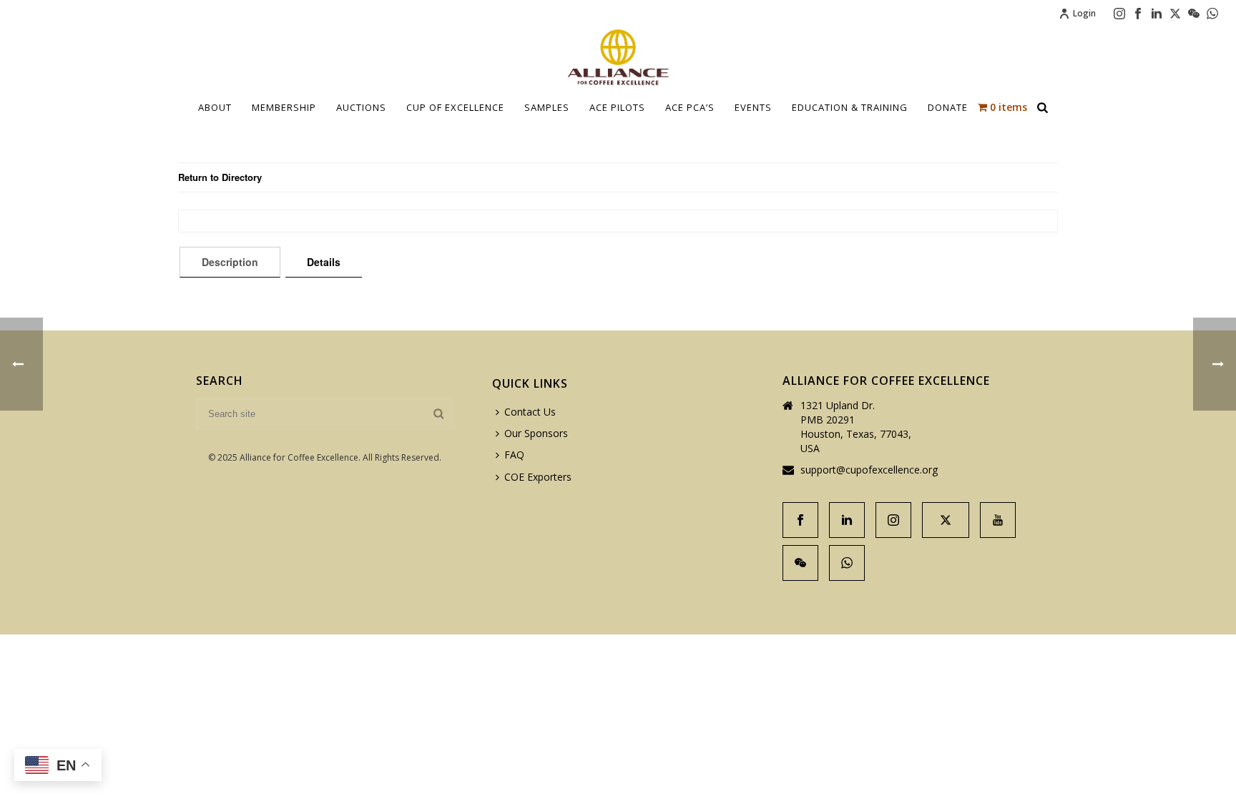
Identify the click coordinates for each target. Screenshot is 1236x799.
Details (323, 262)
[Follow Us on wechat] (800, 563)
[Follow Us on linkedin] (847, 520)
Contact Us (530, 411)
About (215, 107)
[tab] (230, 262)
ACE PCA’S (690, 107)
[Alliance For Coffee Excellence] (618, 57)
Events (753, 107)
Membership (284, 107)
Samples (546, 107)
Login (1084, 13)
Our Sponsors (536, 433)
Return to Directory (220, 177)
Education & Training (850, 107)
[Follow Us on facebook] (800, 520)
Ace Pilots (617, 107)
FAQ (514, 454)
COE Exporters (538, 477)
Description (230, 262)
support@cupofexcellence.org (869, 470)
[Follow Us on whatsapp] (847, 563)
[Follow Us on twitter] (945, 520)
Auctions (361, 107)
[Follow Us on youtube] (998, 520)
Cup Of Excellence (455, 107)
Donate (948, 107)
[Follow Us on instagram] (893, 520)
